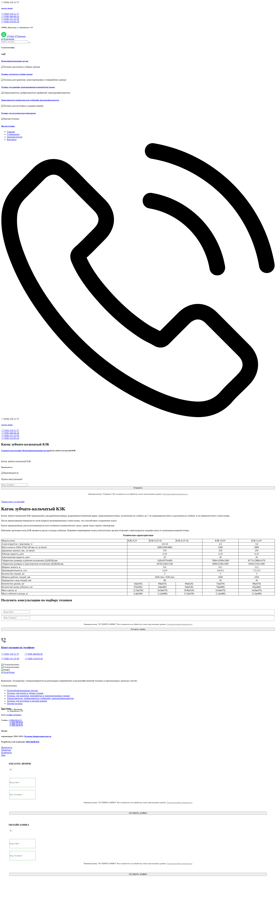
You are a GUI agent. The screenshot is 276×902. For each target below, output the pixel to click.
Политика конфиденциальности (175, 494)
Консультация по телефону (18, 647)
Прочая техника (8, 126)
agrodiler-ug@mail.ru (13, 715)
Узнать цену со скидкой (12, 501)
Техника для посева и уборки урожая (16, 74)
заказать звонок (7, 8)
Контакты (12, 139)
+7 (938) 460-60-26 (10, 16)
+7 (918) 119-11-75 (10, 14)
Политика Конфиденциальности (37, 736)
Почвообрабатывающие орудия (14, 61)
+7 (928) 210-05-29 (10, 21)
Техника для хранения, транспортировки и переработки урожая (28, 87)
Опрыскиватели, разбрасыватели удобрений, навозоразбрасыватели (30, 100)
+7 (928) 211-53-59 (10, 19)
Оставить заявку (138, 629)
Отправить (138, 488)
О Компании (13, 134)
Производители (14, 137)
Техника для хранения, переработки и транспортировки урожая (38, 696)
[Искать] (29, 42)
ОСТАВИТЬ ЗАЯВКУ (138, 813)
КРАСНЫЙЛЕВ (32, 742)
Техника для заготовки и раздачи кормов (18, 113)
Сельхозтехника (15, 450)
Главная (11, 132)
